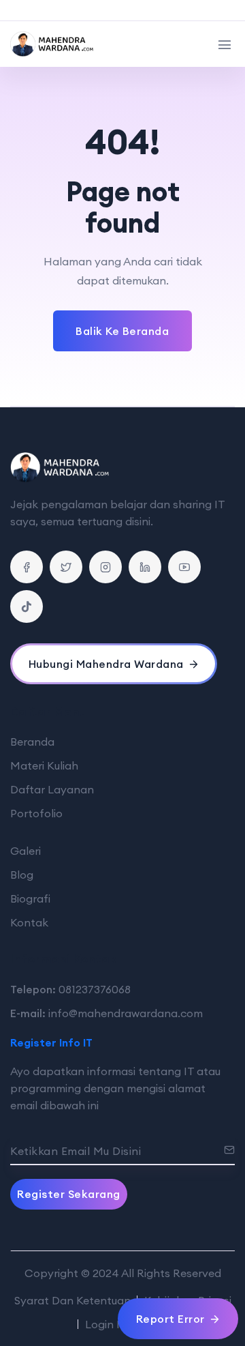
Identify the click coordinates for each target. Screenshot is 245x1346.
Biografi (30, 898)
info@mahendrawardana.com (125, 1013)
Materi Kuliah (44, 765)
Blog (21, 874)
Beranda (32, 741)
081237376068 (95, 989)
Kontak (29, 922)
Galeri (25, 851)
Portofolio (36, 813)
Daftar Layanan (52, 789)
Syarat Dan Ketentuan (72, 1300)
